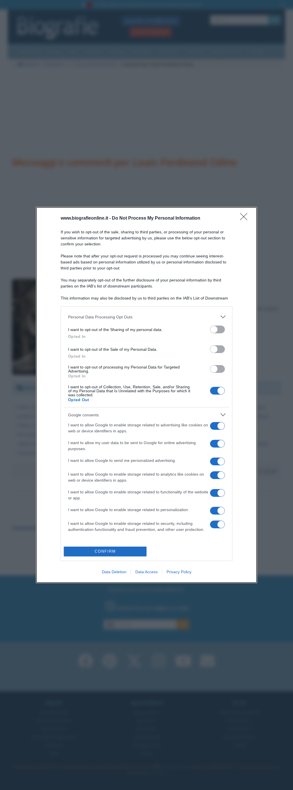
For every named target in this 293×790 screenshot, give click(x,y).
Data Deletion (114, 572)
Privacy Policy (179, 572)
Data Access (146, 572)
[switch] (217, 329)
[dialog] (146, 395)
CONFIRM (105, 551)
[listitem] (146, 317)
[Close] (245, 218)
